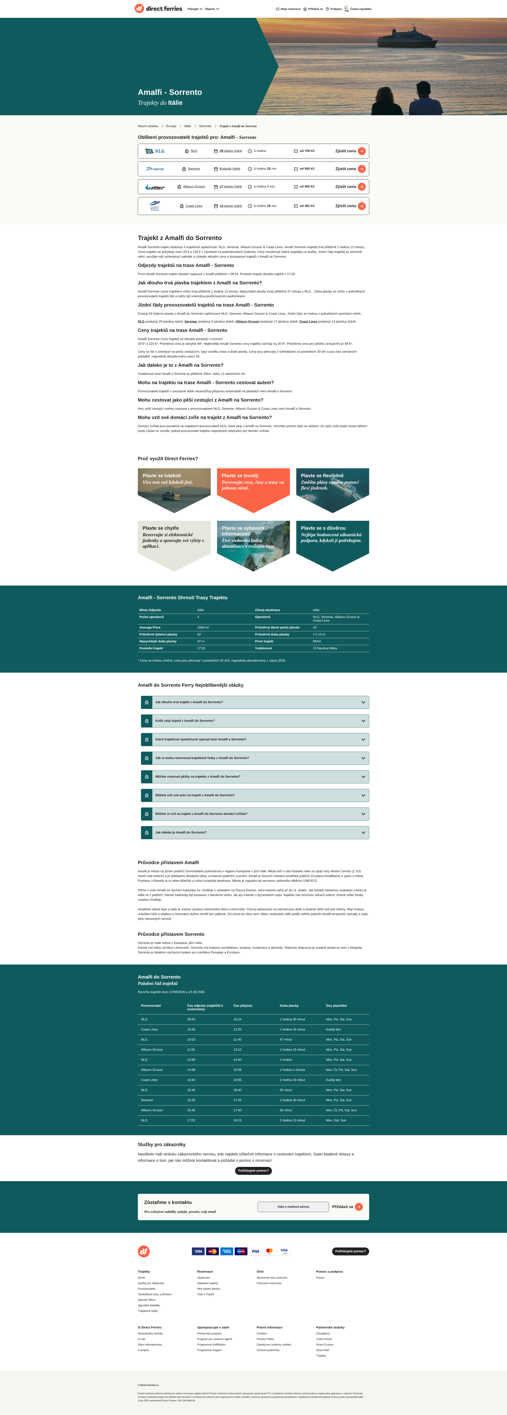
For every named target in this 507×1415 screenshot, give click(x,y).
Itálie (187, 126)
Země (141, 1277)
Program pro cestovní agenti (214, 1339)
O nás (141, 1339)
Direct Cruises (325, 1344)
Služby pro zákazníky (151, 1283)
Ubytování (203, 1277)
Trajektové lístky (148, 1310)
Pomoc (320, 1277)
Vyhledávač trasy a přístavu (155, 1294)
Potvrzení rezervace (269, 1283)
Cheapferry (323, 1333)
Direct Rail (322, 1350)
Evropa (171, 126)
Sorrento (205, 126)
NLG (141, 321)
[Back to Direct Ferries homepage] (158, 9)
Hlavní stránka (148, 126)
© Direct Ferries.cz (148, 1385)
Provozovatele (146, 1288)
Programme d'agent (209, 1350)
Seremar (191, 321)
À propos (143, 1350)
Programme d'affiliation (211, 1344)
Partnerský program (209, 1333)
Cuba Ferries (324, 1339)
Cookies (262, 1333)
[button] (255, 702)
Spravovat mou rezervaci (272, 1277)
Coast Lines (308, 321)
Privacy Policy (265, 1339)
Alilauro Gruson (247, 321)
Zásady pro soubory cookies (274, 1344)
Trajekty (321, 1355)
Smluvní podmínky (268, 1350)
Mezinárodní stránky (150, 1333)
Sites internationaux (150, 1344)
